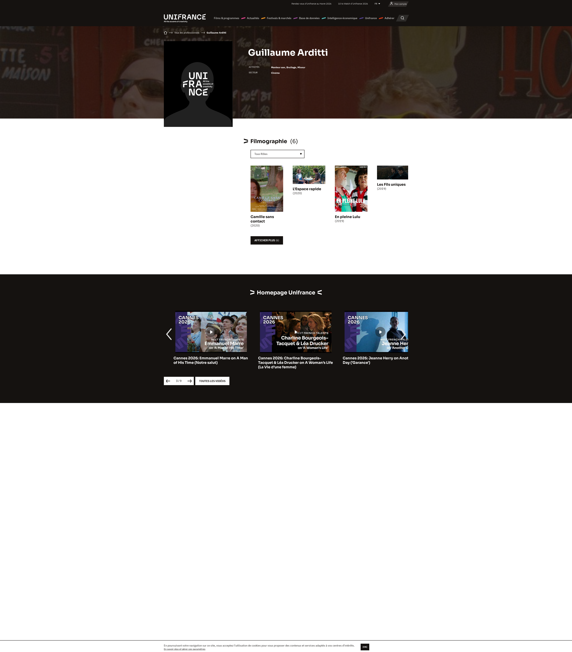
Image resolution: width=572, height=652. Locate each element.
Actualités (253, 18)
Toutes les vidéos (212, 381)
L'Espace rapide (307, 189)
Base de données (309, 18)
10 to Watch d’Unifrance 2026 (353, 3)
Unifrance (371, 18)
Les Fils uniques (391, 184)
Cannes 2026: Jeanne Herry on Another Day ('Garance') (369, 360)
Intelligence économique (342, 18)
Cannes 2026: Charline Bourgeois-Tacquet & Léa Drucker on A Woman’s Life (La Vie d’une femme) (285, 362)
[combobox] (277, 154)
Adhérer (389, 18)
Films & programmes (226, 18)
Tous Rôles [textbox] (261, 154)
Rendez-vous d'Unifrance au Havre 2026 (311, 3)
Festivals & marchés (279, 18)
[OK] (365, 647)
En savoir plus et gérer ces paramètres (184, 649)
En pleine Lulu (347, 217)
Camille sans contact (262, 219)
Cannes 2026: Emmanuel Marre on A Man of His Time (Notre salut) (201, 360)
